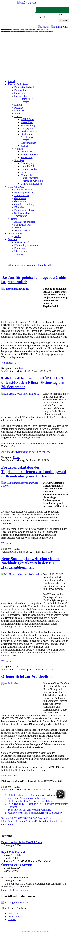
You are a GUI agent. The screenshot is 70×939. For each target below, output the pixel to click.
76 (20, 818)
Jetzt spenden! (21, 242)
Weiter (43, 818)
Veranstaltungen (29, 125)
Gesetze (25, 101)
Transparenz (20, 216)
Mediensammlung (30, 154)
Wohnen (18, 148)
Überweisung (21, 251)
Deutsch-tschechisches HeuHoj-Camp (21, 842)
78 (25, 818)
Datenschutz (14, 916)
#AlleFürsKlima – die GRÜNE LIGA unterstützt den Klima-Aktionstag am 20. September (32, 382)
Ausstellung (27, 137)
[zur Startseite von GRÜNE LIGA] (26, 2)
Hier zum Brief (9, 775)
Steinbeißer (26, 99)
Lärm (23, 172)
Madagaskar (27, 175)
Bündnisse (19, 207)
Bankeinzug (20, 248)
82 (35, 818)
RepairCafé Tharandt (13, 852)
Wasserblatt (27, 122)
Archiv (17, 227)
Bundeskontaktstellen (25, 87)
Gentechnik (20, 93)
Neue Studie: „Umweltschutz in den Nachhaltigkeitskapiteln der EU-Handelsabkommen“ (30, 562)
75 (17, 818)
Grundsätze (20, 198)
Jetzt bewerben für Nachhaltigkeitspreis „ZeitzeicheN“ (36, 812)
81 (33, 818)
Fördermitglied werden (26, 245)
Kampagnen (27, 128)
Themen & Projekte (18, 84)
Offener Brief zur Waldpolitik (26, 676)
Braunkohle (20, 90)
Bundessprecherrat (23, 192)
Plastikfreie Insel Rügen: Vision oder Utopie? (31, 801)
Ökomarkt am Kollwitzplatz (16, 864)
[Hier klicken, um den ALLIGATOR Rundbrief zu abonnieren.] (35, 902)
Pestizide (18, 107)
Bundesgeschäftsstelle (25, 210)
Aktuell (11, 81)
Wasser (18, 116)
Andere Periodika (23, 230)
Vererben (19, 254)
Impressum (13, 913)
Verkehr (18, 113)
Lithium (18, 104)
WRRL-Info (27, 119)
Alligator (12, 218)
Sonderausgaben (22, 224)
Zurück (10, 818)
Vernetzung (27, 157)
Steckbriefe (26, 134)
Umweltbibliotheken (31, 183)
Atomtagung (27, 163)
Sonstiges (19, 160)
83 (38, 818)
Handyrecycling (29, 169)
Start (3, 818)
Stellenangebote (22, 213)
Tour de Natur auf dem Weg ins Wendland (29, 809)
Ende (49, 818)
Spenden (12, 239)
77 (22, 818)
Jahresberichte (21, 195)
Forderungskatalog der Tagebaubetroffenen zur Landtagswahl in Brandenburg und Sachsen (33, 471)
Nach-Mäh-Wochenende (14, 877)
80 (30, 818)
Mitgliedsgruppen (23, 189)
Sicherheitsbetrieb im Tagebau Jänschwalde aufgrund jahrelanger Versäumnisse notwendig (35, 796)
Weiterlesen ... (8, 362)
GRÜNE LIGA (16, 186)
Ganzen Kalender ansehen (14, 890)
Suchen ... (63, 14)
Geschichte (20, 201)
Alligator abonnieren (24, 221)
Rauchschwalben (29, 177)
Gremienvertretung (24, 204)
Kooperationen (28, 142)
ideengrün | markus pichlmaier (35, 931)
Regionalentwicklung (32, 180)
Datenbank (26, 151)
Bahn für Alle (28, 166)
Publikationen (15, 233)
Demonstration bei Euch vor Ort (32, 451)
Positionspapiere (29, 131)
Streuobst (19, 110)
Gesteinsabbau (21, 96)
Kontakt (25, 145)
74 (15, 818)
